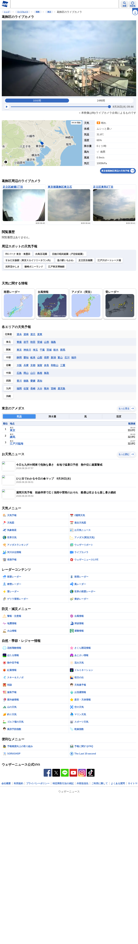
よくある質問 (118, 783)
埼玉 (35, 349)
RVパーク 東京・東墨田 (17, 254)
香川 (19, 380)
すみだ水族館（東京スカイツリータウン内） (28, 260)
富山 (60, 357)
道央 (19, 334)
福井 (73, 357)
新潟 (53, 357)
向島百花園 (41, 254)
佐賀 (26, 388)
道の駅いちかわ (65, 260)
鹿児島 (61, 388)
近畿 (8, 365)
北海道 (8, 334)
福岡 (19, 388)
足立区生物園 (86, 260)
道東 (39, 334)
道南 (26, 334)
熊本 (46, 388)
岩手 (26, 342)
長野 (46, 357)
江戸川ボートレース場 (109, 260)
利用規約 (18, 783)
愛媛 (32, 380)
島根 (39, 373)
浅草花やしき (12, 266)
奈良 (46, 365)
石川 (67, 357)
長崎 (32, 388)
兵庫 (26, 365)
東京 (49, 12)
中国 (8, 373)
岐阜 (32, 357)
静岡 (19, 357)
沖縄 (8, 396)
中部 (8, 357)
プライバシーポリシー (38, 783)
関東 (38, 12)
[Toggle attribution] (6, 162)
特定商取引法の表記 (63, 783)
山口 (32, 373)
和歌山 (54, 365)
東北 (8, 342)
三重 (62, 365)
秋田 (32, 342)
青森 (19, 342)
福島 (53, 342)
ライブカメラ (22, 12)
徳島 (26, 380)
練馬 (12, 437)
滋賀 (39, 365)
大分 (39, 388)
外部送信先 (82, 783)
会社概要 (6, 783)
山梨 (39, 357)
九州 (8, 388)
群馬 (62, 349)
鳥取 (46, 373)
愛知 (26, 357)
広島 (19, 373)
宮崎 (53, 388)
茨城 (49, 349)
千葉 (42, 349)
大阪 (19, 365)
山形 (46, 342)
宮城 (39, 342)
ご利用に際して (99, 783)
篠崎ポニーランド (33, 266)
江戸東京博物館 (56, 266)
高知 (39, 380)
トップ (6, 12)
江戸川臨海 (16, 443)
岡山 (26, 373)
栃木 (55, 349)
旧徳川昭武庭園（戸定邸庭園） (68, 254)
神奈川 (27, 349)
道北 (32, 334)
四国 (8, 380)
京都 (32, 365)
